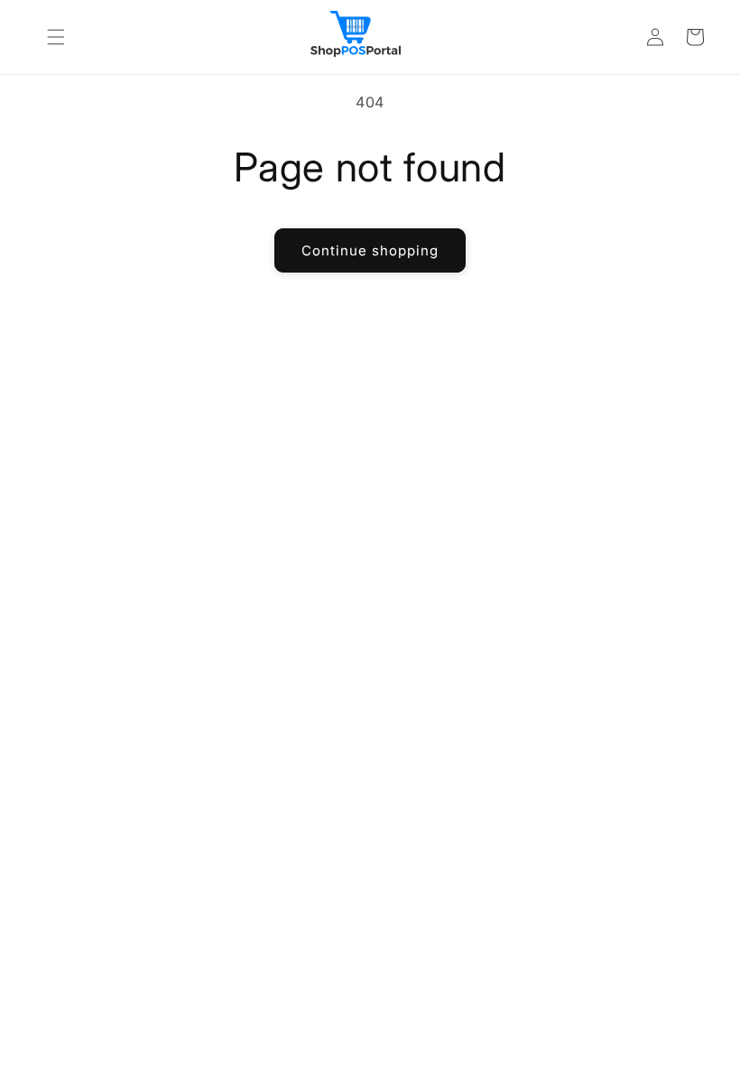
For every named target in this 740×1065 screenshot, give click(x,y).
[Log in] (655, 37)
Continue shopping (370, 250)
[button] (56, 37)
